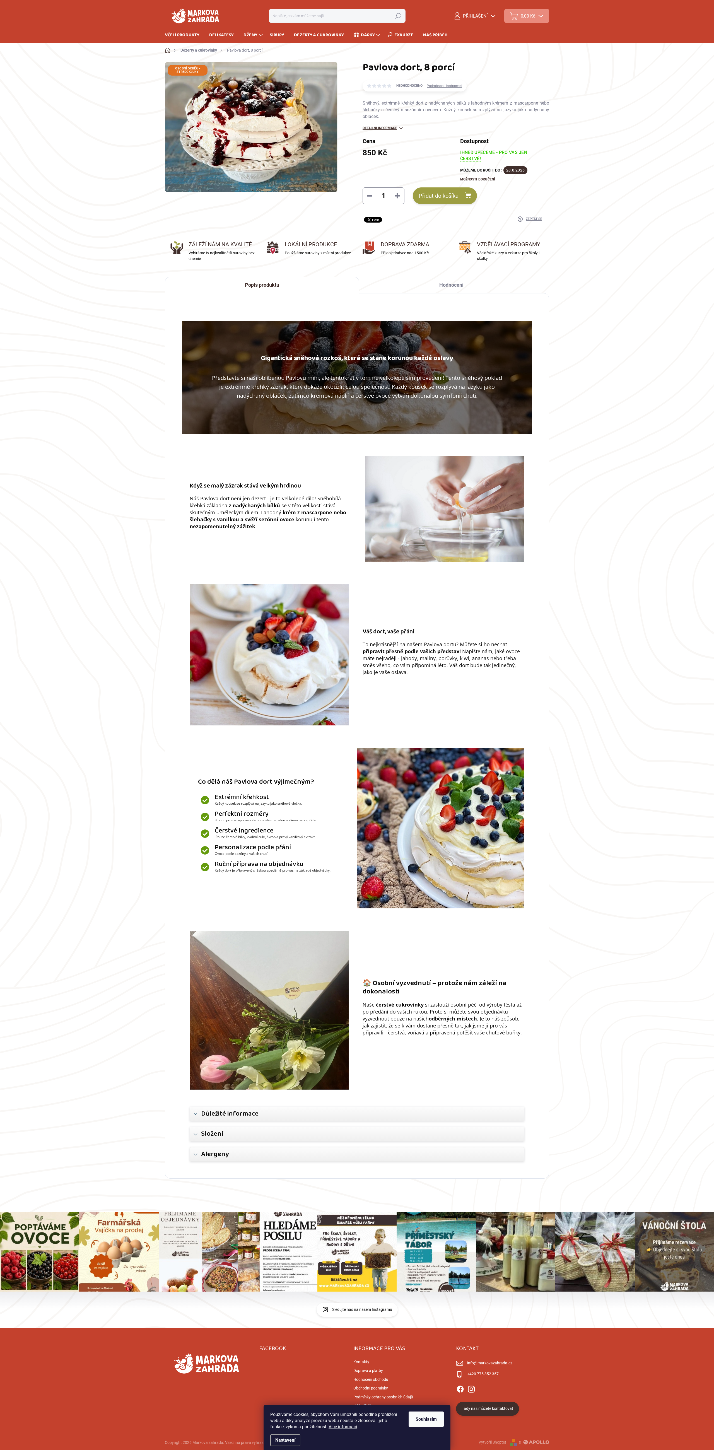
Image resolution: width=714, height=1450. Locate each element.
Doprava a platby (368, 1370)
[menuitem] (184, 35)
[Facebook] (460, 1388)
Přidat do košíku (439, 195)
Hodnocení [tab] (451, 285)
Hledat (398, 16)
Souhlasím (426, 1419)
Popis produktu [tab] (262, 285)
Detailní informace (380, 128)
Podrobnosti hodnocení (444, 86)
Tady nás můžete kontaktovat (487, 1408)
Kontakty (361, 1362)
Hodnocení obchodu (370, 1379)
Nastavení (285, 1440)
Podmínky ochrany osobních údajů (383, 1397)
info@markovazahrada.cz (489, 1363)
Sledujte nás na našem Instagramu (362, 1309)
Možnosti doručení (477, 179)
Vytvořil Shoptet (492, 1442)
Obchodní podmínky (370, 1388)
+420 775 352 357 (483, 1374)
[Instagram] (471, 1388)
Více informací (343, 1426)
